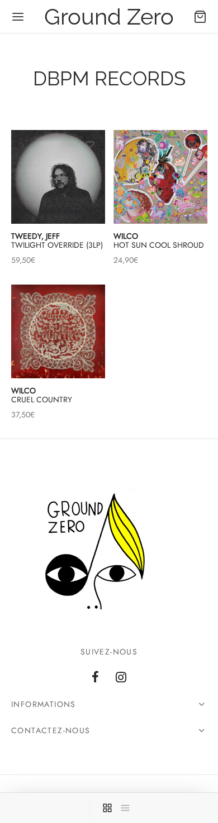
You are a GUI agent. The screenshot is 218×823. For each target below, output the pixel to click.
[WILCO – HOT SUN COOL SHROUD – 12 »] (160, 177)
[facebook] (95, 677)
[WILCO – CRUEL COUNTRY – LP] (58, 331)
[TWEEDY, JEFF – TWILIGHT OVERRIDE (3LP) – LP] (58, 177)
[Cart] (200, 16)
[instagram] (121, 677)
